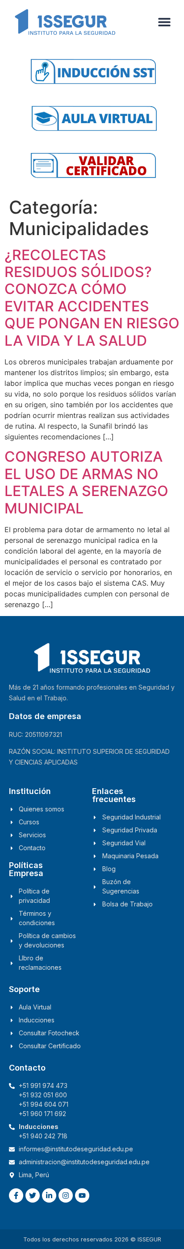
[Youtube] (82, 1195)
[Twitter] (32, 1195)
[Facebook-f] (16, 1195)
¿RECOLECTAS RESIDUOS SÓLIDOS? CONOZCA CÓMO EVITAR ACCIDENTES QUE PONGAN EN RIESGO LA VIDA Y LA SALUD (92, 297)
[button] (165, 22)
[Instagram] (66, 1195)
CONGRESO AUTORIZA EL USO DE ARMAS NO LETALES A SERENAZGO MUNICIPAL (86, 482)
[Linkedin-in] (49, 1195)
